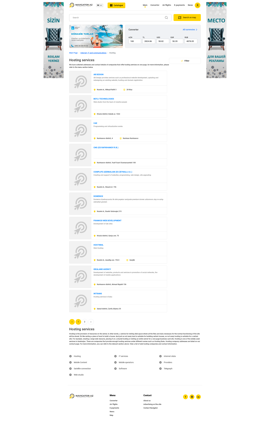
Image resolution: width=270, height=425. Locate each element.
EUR (172, 37)
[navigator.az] (81, 396)
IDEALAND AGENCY (102, 269)
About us (147, 401)
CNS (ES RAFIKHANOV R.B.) (106, 147)
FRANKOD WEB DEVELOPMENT (108, 220)
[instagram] (192, 396)
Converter (154, 5)
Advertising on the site (152, 404)
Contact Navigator (150, 408)
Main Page (73, 53)
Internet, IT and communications (93, 53)
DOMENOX (98, 196)
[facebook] (185, 396)
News (190, 5)
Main (145, 5)
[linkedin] (198, 396)
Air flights (166, 5)
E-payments (179, 5)
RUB (186, 37)
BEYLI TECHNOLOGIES (104, 99)
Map (111, 415)
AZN (130, 37)
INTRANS (98, 293)
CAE (95, 123)
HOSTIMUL (99, 245)
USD (158, 37)
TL (144, 37)
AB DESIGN (99, 74)
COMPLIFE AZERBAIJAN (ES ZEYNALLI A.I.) (113, 172)
